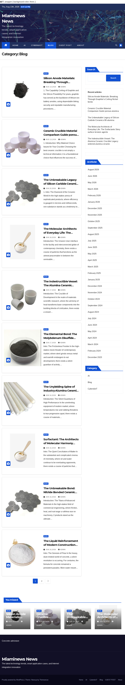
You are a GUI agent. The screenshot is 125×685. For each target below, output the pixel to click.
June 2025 (92, 247)
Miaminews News (19, 659)
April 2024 (92, 338)
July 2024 (92, 318)
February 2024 (94, 351)
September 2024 (95, 305)
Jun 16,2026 (51, 395)
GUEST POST (65, 45)
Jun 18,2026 (51, 237)
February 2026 (94, 195)
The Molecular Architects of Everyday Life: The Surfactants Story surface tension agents (104, 129)
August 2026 (93, 170)
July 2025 (92, 241)
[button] (116, 45)
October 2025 (94, 221)
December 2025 (95, 208)
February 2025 (94, 273)
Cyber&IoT (37, 45)
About (80, 45)
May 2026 (92, 182)
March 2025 (93, 267)
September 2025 (95, 228)
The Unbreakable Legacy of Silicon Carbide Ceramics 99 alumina (61, 183)
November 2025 (95, 215)
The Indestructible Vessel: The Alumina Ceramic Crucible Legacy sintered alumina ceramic (103, 141)
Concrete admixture (10, 641)
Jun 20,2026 (51, 188)
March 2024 (93, 344)
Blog (50, 45)
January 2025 (94, 280)
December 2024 (95, 286)
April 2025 (92, 260)
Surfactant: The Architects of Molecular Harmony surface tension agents (60, 443)
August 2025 (93, 234)
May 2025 (92, 254)
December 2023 (95, 357)
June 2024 (92, 325)
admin (63, 87)
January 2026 (94, 202)
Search (91, 69)
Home (15, 45)
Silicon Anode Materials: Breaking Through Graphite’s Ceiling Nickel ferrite (103, 99)
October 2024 (94, 299)
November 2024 (95, 293)
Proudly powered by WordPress (13, 680)
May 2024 (92, 331)
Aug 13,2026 (51, 87)
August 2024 (93, 312)
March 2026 (93, 189)
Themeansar (44, 680)
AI (25, 45)
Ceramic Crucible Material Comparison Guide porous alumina (60, 134)
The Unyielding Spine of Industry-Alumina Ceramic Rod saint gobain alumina (60, 390)
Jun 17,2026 (51, 290)
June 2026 (92, 176)
